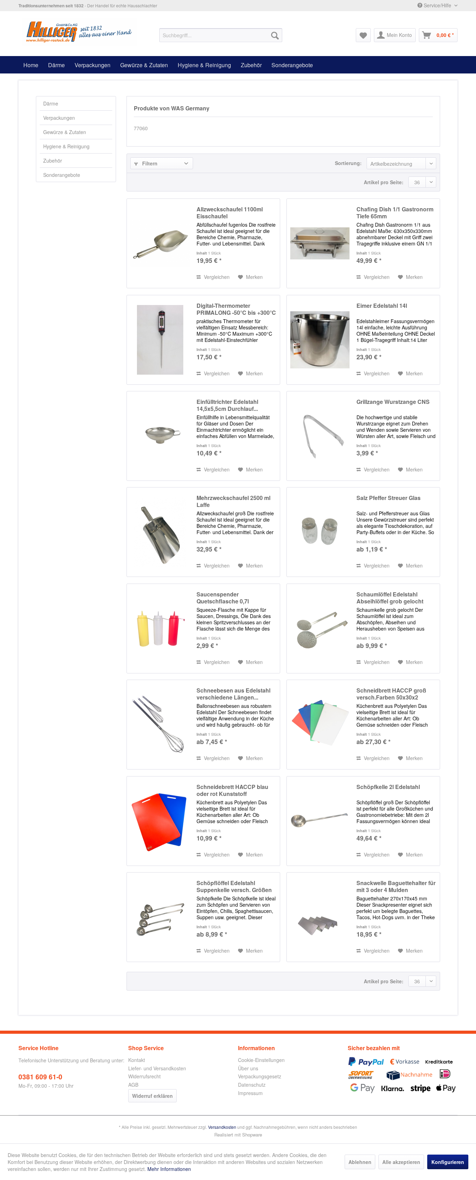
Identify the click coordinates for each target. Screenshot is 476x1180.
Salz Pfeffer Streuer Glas (388, 498)
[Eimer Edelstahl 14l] (320, 339)
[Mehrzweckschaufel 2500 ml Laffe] (160, 532)
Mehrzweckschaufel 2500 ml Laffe (233, 501)
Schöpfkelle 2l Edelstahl (388, 787)
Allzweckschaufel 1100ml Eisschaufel (230, 213)
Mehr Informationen (169, 1168)
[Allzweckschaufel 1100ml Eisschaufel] (160, 243)
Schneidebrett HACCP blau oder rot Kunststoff (232, 790)
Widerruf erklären (152, 1095)
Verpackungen (59, 117)
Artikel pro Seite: (384, 182)
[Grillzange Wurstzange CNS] (320, 436)
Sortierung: (348, 162)
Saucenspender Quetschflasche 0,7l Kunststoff (223, 598)
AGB (133, 1084)
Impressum (250, 1092)
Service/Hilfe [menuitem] (437, 5)
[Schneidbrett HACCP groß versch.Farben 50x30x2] (320, 724)
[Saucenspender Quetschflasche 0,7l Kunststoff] (160, 628)
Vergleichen (216, 276)
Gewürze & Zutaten (64, 131)
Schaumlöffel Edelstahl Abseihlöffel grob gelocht (389, 598)
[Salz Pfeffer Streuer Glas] (320, 532)
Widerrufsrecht (144, 1076)
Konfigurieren (447, 1161)
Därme (50, 103)
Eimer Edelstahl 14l (381, 306)
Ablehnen (359, 1161)
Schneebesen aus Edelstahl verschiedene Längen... (233, 694)
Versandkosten (222, 1127)
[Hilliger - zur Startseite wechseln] (79, 32)
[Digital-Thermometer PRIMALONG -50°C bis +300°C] (160, 339)
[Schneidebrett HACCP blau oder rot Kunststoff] (160, 821)
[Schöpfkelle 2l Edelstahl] (320, 821)
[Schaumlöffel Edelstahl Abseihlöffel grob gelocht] (320, 628)
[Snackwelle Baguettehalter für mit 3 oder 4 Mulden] (320, 917)
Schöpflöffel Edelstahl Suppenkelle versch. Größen (234, 886)
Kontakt (136, 1059)
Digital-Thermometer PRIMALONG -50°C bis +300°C (236, 309)
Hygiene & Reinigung (66, 146)
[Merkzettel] (363, 35)
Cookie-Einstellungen (261, 1059)
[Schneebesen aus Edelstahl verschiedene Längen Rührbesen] (160, 724)
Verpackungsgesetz (259, 1076)
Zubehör (52, 160)
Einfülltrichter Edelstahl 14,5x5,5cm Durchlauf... (227, 405)
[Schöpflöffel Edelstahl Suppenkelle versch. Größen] (160, 917)
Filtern (149, 163)
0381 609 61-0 (40, 1076)
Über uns (248, 1068)
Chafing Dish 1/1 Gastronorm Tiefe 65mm (394, 213)
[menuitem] (220, 35)
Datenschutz (252, 1084)
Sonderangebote (61, 174)
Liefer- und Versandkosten (157, 1068)
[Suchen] (275, 35)
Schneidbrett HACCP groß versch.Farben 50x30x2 (391, 694)
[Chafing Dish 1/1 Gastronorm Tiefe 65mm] (320, 243)
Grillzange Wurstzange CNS (393, 402)
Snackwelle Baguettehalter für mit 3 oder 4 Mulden (396, 886)
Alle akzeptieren (401, 1161)
